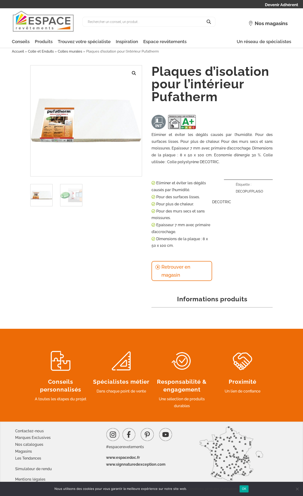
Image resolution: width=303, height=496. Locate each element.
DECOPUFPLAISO (249, 191)
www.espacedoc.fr (123, 457)
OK (244, 489)
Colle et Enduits (41, 51)
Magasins (23, 451)
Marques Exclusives (33, 437)
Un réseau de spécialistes (264, 41)
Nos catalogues (29, 444)
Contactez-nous (29, 431)
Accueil (18, 51)
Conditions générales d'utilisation (212, 489)
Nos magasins (271, 23)
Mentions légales (30, 479)
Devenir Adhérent (281, 5)
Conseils (21, 41)
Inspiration (127, 41)
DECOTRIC (221, 202)
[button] (134, 73)
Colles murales (70, 51)
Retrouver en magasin (175, 271)
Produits (44, 41)
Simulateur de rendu (33, 469)
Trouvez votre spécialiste (84, 41)
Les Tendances (28, 458)
